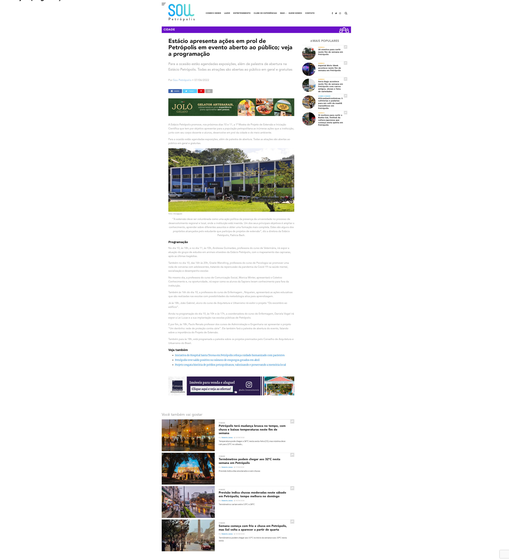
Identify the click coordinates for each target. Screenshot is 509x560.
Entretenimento (242, 13)
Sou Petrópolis (182, 80)
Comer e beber (213, 13)
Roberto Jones (227, 437)
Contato (310, 13)
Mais (282, 13)
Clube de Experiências (265, 13)
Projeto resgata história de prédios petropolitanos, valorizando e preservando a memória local (230, 364)
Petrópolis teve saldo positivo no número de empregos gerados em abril (217, 360)
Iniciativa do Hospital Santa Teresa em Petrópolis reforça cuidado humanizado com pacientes (230, 355)
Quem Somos (295, 13)
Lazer (227, 13)
